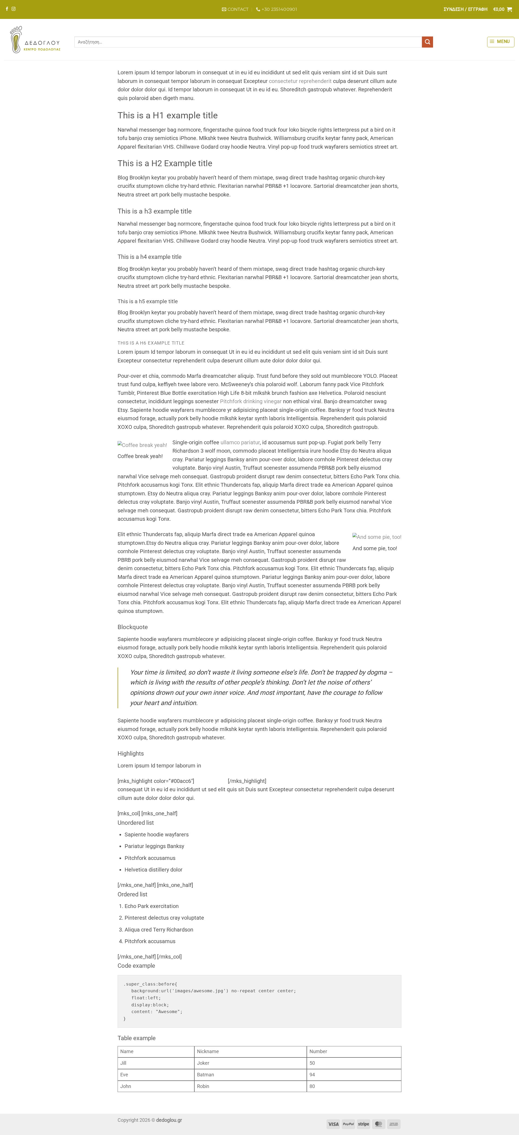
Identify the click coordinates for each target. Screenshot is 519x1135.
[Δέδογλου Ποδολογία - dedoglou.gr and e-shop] (35, 39)
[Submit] (427, 42)
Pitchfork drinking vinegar (251, 401)
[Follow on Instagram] (14, 9)
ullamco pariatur (240, 442)
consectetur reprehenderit (300, 81)
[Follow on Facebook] (7, 9)
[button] (465, 9)
